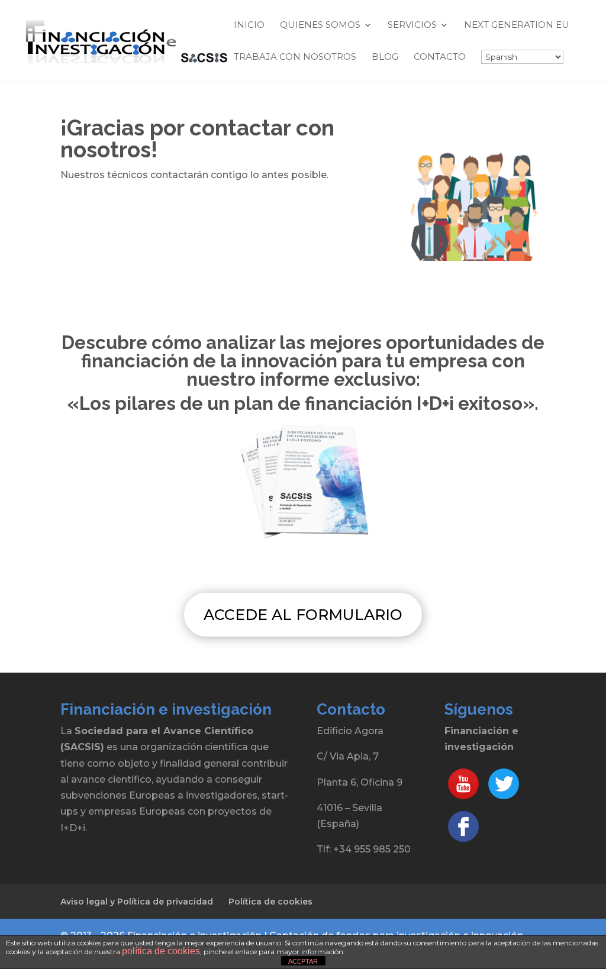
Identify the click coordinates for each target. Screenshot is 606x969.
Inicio (249, 25)
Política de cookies (270, 901)
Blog (385, 57)
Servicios (412, 25)
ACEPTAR (303, 961)
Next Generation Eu (516, 25)
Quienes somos (320, 25)
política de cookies (161, 951)
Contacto (440, 57)
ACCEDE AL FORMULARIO (303, 615)
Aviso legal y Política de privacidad (136, 901)
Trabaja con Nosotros (295, 57)
